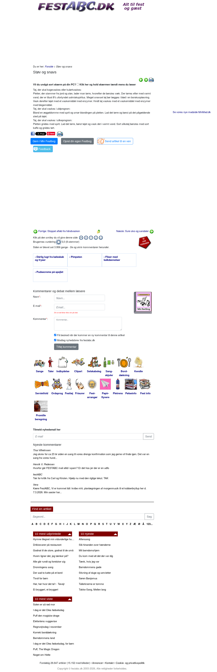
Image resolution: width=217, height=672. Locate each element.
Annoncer (97, 663)
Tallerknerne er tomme (91, 584)
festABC (37, 474)
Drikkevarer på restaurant (47, 544)
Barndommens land (44, 638)
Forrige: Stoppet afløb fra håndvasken (59, 231)
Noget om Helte (41, 654)
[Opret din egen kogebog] (142, 302)
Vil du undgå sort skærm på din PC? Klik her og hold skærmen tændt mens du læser (84, 84)
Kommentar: (40, 318)
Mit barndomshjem (89, 550)
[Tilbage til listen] (98, 231)
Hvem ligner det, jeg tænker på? (50, 556)
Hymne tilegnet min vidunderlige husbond (54, 539)
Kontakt (109, 663)
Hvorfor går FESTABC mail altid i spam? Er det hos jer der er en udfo (71, 468)
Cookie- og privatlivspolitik (130, 663)
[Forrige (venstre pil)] (140, 79)
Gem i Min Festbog (44, 141)
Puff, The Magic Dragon (46, 649)
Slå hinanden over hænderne (95, 544)
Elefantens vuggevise (45, 621)
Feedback (44, 149)
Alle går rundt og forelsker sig (49, 561)
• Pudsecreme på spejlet (49, 272)
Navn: (37, 296)
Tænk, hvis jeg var (89, 561)
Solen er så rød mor (44, 604)
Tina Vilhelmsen (42, 450)
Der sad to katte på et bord (47, 572)
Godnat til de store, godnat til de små (53, 550)
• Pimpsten (75, 257)
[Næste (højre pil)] (146, 79)
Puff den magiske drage (46, 615)
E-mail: (37, 305)
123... (149, 524)
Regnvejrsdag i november (47, 626)
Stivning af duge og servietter (95, 572)
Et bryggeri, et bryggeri (45, 589)
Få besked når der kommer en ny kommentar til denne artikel (91, 335)
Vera (35, 484)
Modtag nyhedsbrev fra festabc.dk (76, 340)
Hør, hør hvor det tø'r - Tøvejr (49, 584)
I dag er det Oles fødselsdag (48, 610)
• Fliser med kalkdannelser (112, 258)
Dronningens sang (43, 567)
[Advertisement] (93, 37)
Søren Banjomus (88, 578)
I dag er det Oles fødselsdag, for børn (53, 643)
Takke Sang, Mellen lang (92, 589)
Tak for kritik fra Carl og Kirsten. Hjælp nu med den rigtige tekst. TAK (70, 478)
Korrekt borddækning (44, 632)
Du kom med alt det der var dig (96, 556)
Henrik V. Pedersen (43, 464)
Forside (49, 66)
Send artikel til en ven (118, 141)
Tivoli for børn (40, 578)
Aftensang (84, 539)
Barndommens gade (90, 567)
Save (52, 133)
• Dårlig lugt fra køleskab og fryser (49, 258)
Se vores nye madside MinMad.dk (192, 112)
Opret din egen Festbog (77, 141)
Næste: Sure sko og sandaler (132, 231)
